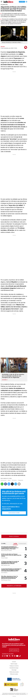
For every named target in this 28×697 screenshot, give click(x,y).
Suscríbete (21, 1)
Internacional (3, 480)
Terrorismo (14, 480)
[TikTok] (20, 656)
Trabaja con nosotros (14, 665)
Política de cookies (14, 674)
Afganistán (20, 480)
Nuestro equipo (14, 663)
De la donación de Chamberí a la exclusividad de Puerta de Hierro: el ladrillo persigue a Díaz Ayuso (9, 547)
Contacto (14, 661)
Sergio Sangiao (4, 557)
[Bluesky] (7, 656)
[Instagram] (14, 656)
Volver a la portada (14, 586)
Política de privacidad (14, 672)
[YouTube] (17, 656)
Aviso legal (14, 669)
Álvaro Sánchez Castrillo (6, 550)
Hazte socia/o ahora (14, 512)
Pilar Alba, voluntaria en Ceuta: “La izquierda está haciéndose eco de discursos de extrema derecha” (9, 577)
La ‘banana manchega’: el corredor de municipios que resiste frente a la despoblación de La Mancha (10, 562)
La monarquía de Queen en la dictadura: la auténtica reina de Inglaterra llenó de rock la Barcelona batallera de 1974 (11, 570)
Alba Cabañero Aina (5, 565)
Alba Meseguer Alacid (6, 580)
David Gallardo (4, 572)
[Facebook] (4, 656)
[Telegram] (12, 656)
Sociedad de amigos (14, 667)
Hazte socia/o (14, 650)
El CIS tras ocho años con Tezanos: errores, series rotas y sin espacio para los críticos (11, 555)
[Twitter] (10, 656)
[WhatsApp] (2, 656)
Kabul (9, 480)
